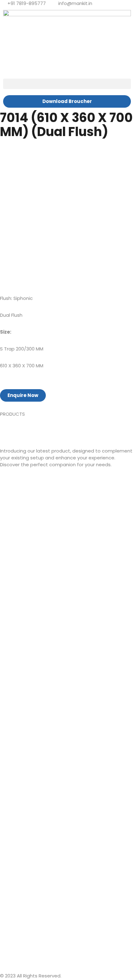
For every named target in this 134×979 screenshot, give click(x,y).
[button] (67, 84)
